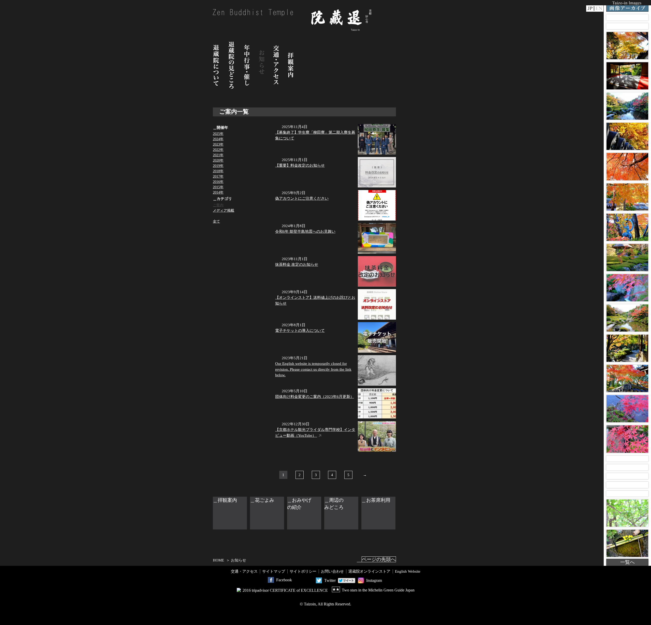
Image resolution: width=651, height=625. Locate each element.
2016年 (218, 182)
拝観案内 (291, 65)
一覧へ (627, 562)
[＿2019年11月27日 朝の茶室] (627, 76)
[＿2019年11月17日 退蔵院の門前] (627, 378)
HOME (218, 560)
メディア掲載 (223, 210)
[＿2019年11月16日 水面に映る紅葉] (627, 409)
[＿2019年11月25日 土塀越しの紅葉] (627, 136)
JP (590, 8)
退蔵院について (216, 65)
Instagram (374, 580)
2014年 (218, 192)
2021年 (218, 155)
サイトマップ (273, 571)
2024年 (218, 139)
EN (599, 8)
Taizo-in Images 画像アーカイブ (627, 6)
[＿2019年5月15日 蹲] (627, 543)
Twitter (330, 580)
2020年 (218, 160)
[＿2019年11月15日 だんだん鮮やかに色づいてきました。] (627, 439)
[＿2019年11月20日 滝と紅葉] (627, 288)
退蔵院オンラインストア (369, 571)
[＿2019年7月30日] (627, 494)
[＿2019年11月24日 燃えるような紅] (627, 166)
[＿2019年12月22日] (627, 26)
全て (216, 221)
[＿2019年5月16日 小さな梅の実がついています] (627, 513)
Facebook (284, 580)
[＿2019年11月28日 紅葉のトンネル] (627, 45)
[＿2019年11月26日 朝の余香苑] (627, 106)
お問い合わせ (332, 571)
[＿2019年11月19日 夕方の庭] (627, 318)
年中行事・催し (247, 65)
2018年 (218, 171)
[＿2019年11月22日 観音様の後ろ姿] (627, 227)
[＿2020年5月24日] (627, 17)
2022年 (218, 150)
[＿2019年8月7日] (627, 459)
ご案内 (218, 205)
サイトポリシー (303, 571)
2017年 (218, 176)
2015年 (218, 187)
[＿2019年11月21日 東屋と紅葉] (627, 257)
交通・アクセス (276, 65)
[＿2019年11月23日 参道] (627, 197)
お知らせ (262, 65)
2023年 (218, 144)
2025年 (218, 134)
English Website (407, 571)
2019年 (218, 166)
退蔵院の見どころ (231, 65)
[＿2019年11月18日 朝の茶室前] (627, 348)
